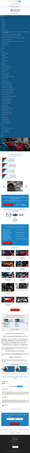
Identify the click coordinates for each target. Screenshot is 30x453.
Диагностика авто (4, 64)
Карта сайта (19, 451)
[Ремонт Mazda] (22, 255)
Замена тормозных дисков (6, 101)
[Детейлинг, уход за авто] (7, 302)
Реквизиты (3, 26)
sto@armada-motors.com (15, 440)
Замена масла (4, 80)
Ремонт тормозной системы (6, 94)
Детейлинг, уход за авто (5, 110)
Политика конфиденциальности (13, 451)
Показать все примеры (15, 329)
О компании (2, 19)
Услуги (2, 50)
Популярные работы (5, 53)
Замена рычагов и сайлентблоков (7, 87)
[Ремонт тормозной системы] (22, 288)
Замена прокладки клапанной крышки (8, 76)
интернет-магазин (19, 354)
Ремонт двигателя (4, 71)
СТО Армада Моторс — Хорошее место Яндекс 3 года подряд (11, 34)
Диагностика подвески (5, 69)
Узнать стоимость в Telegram (25, 205)
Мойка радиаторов (5, 117)
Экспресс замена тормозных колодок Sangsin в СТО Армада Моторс (12, 41)
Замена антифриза (5, 78)
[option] (15, 186)
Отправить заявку (15, 423)
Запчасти (25, 429)
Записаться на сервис (13, 1)
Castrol (3, 46)
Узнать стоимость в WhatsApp (18, 204)
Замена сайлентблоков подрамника (7, 92)
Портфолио (3, 48)
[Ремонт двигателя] (22, 277)
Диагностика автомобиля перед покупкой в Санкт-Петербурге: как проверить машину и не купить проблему (15, 32)
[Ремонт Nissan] (7, 266)
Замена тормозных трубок (6, 103)
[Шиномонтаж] (22, 266)
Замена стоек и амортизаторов (7, 85)
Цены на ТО (3, 126)
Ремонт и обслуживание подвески (8, 293)
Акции (2, 133)
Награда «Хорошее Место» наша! (7, 39)
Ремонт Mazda (4, 55)
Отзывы (3, 28)
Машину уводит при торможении (7, 108)
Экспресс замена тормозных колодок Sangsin (9, 96)
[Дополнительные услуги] (22, 302)
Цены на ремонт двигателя (5, 131)
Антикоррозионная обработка (7, 112)
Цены (2, 124)
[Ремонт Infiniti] (7, 255)
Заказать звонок (15, 13)
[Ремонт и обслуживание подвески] (7, 291)
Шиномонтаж (3, 62)
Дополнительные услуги (5, 119)
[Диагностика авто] (7, 277)
